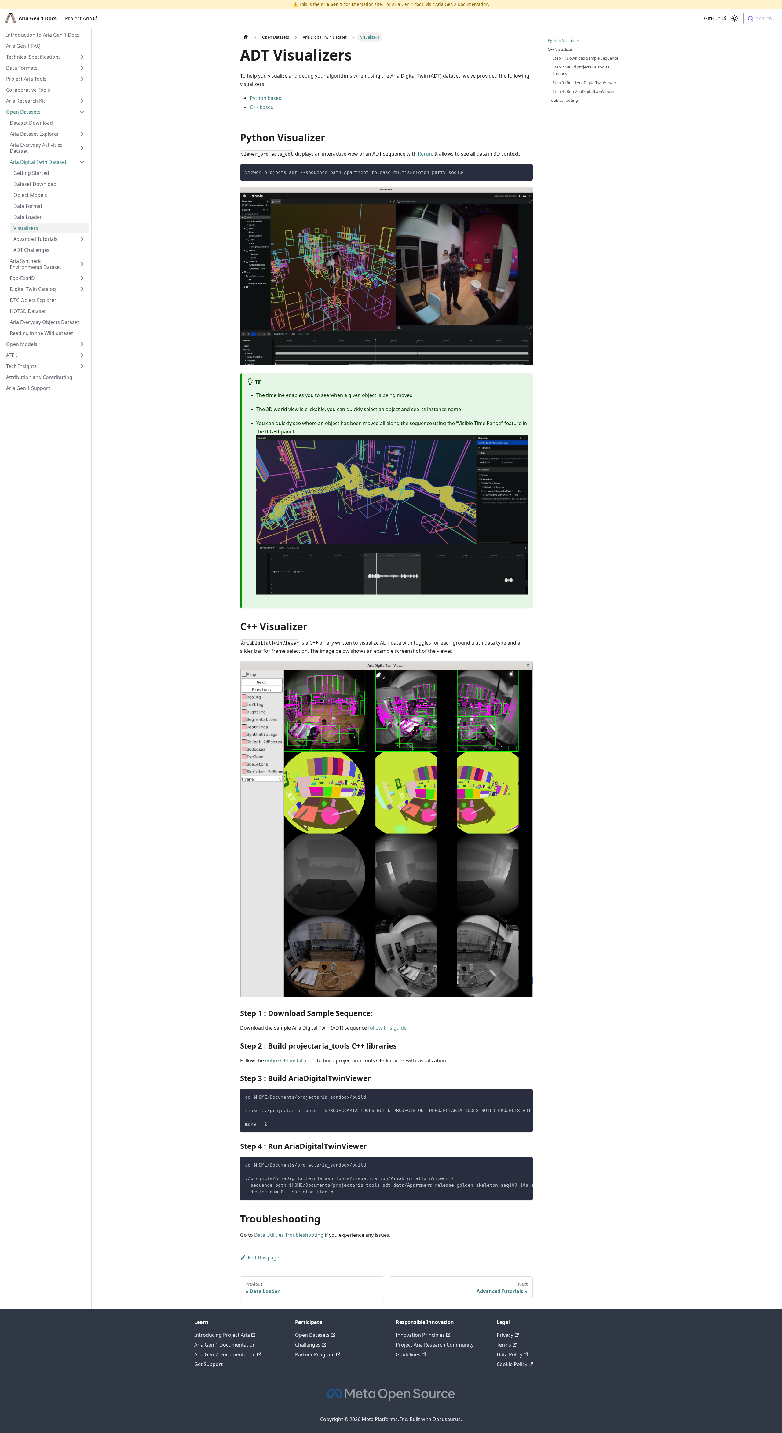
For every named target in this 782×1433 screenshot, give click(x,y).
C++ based (262, 107)
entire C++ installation (290, 1060)
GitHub (712, 18)
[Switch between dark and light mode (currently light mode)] (735, 18)
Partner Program (315, 1354)
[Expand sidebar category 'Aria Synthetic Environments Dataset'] (82, 264)
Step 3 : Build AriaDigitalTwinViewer (584, 82)
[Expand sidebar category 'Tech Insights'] (82, 366)
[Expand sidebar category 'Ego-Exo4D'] (82, 278)
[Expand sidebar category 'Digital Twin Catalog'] (82, 289)
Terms (504, 1344)
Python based (266, 98)
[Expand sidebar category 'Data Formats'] (82, 68)
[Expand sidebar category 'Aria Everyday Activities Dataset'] (82, 148)
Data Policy (509, 1354)
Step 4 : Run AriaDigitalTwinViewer (583, 91)
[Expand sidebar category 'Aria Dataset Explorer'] (82, 134)
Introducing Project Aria (222, 1335)
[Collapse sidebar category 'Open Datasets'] (82, 112)
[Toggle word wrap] (514, 1096)
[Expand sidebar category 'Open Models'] (82, 344)
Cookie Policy (512, 1364)
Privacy (505, 1335)
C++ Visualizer (560, 49)
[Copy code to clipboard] (525, 172)
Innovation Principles (420, 1335)
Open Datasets (312, 1335)
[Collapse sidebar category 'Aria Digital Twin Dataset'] (82, 162)
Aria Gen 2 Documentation (461, 4)
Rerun (425, 153)
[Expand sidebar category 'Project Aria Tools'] (82, 79)
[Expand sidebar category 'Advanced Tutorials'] (82, 239)
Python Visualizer (563, 40)
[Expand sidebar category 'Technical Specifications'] (82, 57)
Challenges (307, 1344)
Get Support (208, 1364)
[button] (45, 101)
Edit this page (263, 1257)
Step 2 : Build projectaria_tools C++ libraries (584, 70)
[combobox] (760, 18)
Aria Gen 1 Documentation (225, 1344)
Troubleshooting (563, 100)
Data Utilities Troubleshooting (288, 1235)
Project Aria (78, 18)
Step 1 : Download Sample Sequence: (586, 58)
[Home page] (246, 37)
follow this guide (387, 1027)
